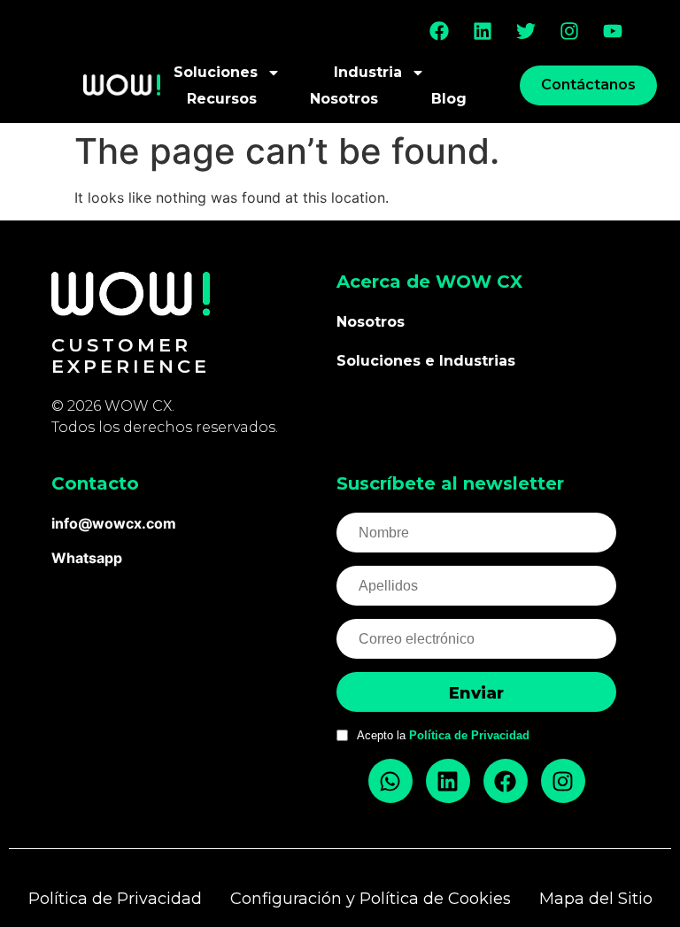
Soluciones (216, 72)
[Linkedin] (482, 31)
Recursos (222, 98)
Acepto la (443, 735)
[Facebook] (439, 31)
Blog (449, 98)
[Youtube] (612, 31)
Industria (368, 72)
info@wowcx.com (113, 523)
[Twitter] (525, 31)
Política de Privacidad (469, 735)
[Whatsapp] (390, 781)
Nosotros (344, 98)
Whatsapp (86, 558)
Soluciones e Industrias (425, 360)
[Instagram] (569, 31)
